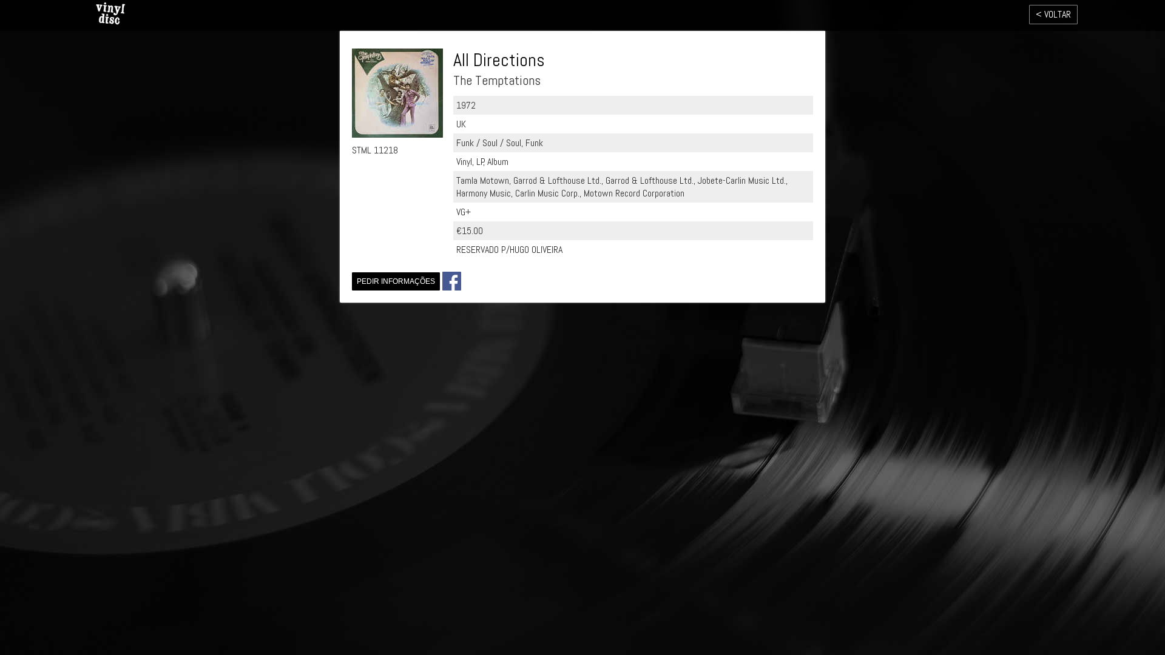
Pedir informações (396, 281)
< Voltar (1053, 14)
